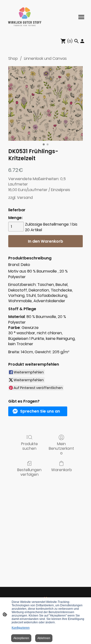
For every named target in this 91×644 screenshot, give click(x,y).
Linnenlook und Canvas (45, 58)
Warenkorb (61, 469)
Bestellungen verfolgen (29, 472)
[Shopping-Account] (82, 41)
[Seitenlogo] (25, 17)
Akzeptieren (21, 638)
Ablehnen (43, 638)
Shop (13, 58)
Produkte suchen (29, 446)
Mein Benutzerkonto (61, 448)
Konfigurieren (21, 627)
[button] (37, 411)
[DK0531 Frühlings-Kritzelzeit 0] (45, 103)
